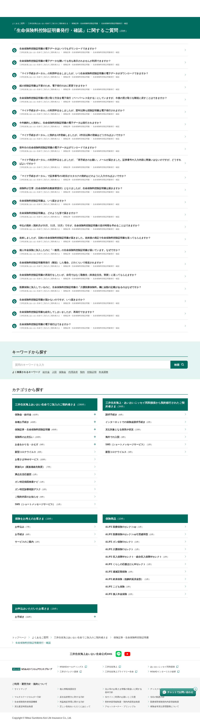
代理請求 (73, 372)
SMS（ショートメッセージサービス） (39, 504)
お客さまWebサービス (31, 459)
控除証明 (91, 372)
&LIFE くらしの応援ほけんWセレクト (129, 564)
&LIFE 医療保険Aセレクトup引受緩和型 (130, 534)
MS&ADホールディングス (71, 667)
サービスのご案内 (28, 542)
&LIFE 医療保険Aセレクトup (124, 527)
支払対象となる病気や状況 (123, 429)
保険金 (62, 372)
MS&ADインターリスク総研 (163, 671)
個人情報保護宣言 (68, 689)
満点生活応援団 (27, 474)
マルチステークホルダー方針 (27, 697)
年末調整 (103, 372)
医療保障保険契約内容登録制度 (164, 702)
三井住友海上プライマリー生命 (119, 671)
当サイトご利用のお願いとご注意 (120, 697)
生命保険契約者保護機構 (25, 702)
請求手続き (114, 414)
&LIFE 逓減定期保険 (119, 571)
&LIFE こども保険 (118, 586)
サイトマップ (20, 689)
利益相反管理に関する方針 (72, 702)
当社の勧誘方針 (157, 697)
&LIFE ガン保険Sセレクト (123, 542)
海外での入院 (116, 437)
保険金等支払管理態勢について (164, 706)
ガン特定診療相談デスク (31, 489)
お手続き (23, 534)
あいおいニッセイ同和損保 (162, 667)
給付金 (46, 372)
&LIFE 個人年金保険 (119, 594)
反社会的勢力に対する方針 (72, 697)
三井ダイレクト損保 (69, 671)
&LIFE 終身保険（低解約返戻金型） (128, 579)
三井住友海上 (111, 667)
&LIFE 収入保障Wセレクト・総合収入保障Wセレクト (137, 556)
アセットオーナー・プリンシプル (120, 706)
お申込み (23, 527)
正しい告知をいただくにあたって (75, 706)
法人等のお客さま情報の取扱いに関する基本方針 (123, 690)
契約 (82, 372)
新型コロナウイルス (29, 452)
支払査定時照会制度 (23, 706)
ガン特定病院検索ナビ (30, 482)
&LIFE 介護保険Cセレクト (123, 549)
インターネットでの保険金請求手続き (129, 422)
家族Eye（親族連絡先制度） (33, 467)
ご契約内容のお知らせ (30, 497)
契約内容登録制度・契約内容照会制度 (122, 702)
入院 (54, 372)
